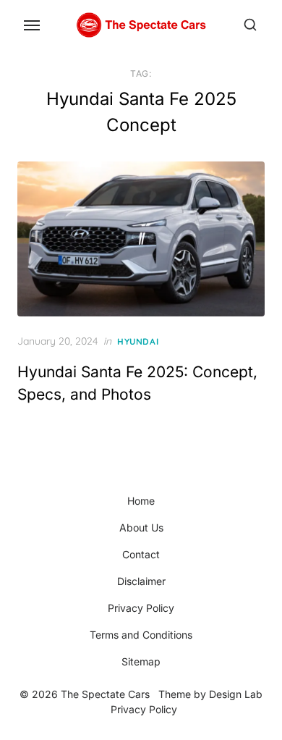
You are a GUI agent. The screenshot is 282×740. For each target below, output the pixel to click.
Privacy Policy (141, 608)
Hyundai (137, 341)
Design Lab (235, 694)
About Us (141, 527)
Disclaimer (141, 581)
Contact (141, 554)
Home (141, 501)
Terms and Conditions (141, 634)
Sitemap (141, 661)
